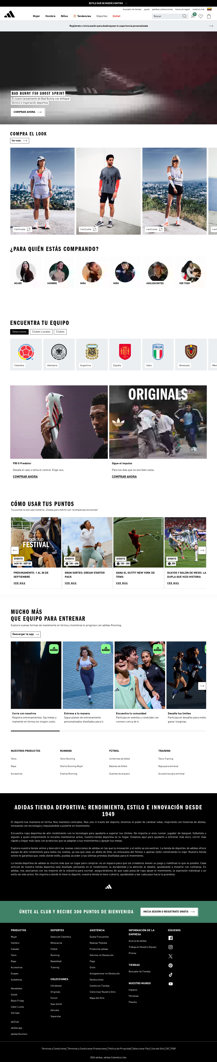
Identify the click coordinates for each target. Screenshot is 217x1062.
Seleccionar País (141, 1049)
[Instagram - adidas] (187, 947)
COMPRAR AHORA (25, 476)
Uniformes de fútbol (119, 759)
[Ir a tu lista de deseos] (201, 16)
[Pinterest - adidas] (187, 966)
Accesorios (16, 774)
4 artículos (151, 229)
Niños (64, 16)
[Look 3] (174, 191)
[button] (36, 552)
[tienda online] (9, 15)
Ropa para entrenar (168, 766)
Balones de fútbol (118, 766)
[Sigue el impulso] (158, 433)
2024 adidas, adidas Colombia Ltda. (108, 1057)
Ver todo (16, 141)
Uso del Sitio (157, 1049)
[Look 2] (108, 191)
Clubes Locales (41, 331)
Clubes (60, 331)
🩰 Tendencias (82, 16)
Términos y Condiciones (54, 1049)
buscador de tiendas (132, 9)
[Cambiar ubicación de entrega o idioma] (209, 9)
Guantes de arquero (119, 774)
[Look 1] (42, 191)
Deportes (101, 16)
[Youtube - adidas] (187, 984)
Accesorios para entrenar (171, 774)
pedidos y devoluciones (162, 9)
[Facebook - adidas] (187, 938)
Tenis (13, 759)
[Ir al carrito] (209, 16)
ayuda (146, 9)
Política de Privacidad (119, 1049)
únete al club (198, 9)
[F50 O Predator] (59, 433)
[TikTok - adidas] (187, 975)
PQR (173, 1049)
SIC (168, 1049)
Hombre (50, 16)
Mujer (36, 16)
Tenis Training (165, 759)
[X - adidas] (187, 956)
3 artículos (19, 229)
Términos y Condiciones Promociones (87, 1049)
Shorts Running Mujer (71, 766)
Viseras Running (68, 774)
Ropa (13, 766)
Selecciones (19, 331)
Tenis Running (67, 759)
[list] (108, 193)
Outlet (116, 16)
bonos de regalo (182, 9)
